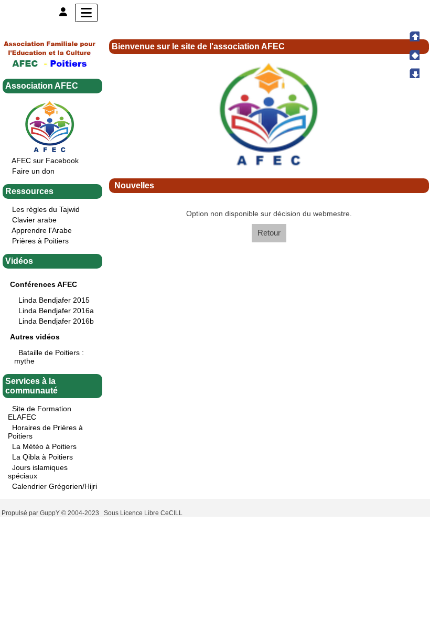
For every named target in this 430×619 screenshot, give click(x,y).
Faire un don (33, 171)
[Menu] (86, 13)
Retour (269, 232)
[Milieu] (414, 54)
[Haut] (414, 36)
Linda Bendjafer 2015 (54, 300)
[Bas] (414, 73)
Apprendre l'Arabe (42, 230)
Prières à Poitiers (40, 241)
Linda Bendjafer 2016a (56, 310)
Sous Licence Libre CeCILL (144, 513)
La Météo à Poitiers (44, 446)
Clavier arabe (34, 220)
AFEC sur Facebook (45, 160)
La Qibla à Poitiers (42, 457)
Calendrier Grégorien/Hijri (54, 486)
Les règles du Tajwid (46, 209)
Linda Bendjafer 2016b (56, 321)
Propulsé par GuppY (31, 513)
